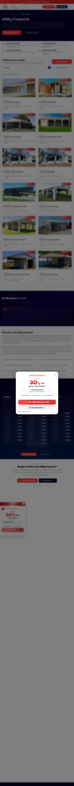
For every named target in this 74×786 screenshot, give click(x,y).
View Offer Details (24, 412)
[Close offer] (55, 374)
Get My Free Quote (36, 408)
